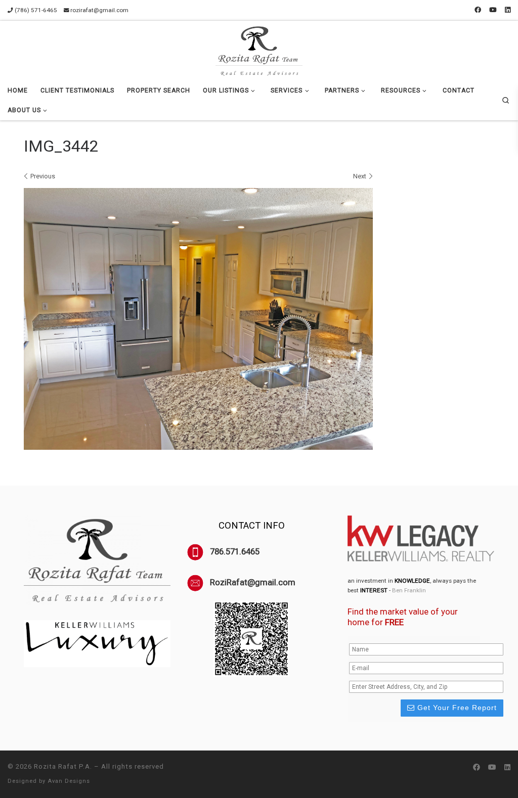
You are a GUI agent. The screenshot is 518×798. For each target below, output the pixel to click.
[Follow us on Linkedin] (507, 10)
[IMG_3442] (198, 319)
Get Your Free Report (456, 707)
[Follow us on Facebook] (477, 10)
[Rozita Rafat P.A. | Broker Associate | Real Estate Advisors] (258, 49)
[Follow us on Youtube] (493, 10)
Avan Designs (69, 781)
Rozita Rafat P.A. (63, 766)
